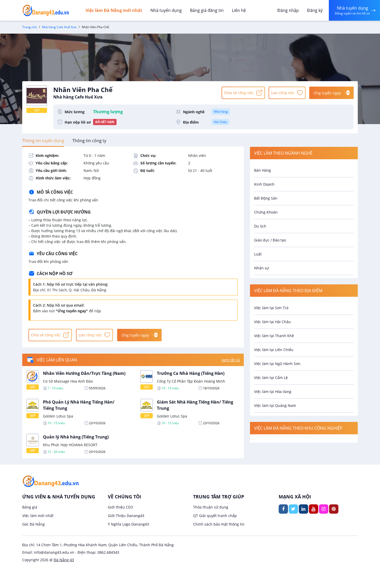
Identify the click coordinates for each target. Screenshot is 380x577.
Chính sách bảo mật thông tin (219, 524)
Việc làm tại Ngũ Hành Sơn (277, 363)
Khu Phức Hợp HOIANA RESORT (70, 444)
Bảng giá (29, 507)
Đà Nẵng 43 (64, 559)
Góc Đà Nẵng (33, 524)
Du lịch (260, 226)
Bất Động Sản (265, 198)
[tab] (43, 140)
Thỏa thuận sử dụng (210, 507)
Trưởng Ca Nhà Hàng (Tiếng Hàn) (190, 373)
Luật (258, 254)
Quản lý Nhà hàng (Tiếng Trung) (76, 437)
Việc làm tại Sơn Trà (271, 307)
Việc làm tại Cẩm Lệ (271, 377)
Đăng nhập (288, 10)
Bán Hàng (262, 170)
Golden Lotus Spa (58, 416)
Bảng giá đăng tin (207, 10)
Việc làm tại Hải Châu (272, 321)
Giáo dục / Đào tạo (270, 240)
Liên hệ (239, 10)
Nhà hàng (221, 111)
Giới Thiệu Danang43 (126, 515)
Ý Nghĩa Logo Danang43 (128, 524)
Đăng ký (315, 10)
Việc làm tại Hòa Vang (272, 391)
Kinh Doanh (264, 184)
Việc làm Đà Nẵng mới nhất (114, 10)
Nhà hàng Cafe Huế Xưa (59, 27)
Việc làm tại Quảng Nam (275, 405)
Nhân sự (261, 267)
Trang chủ (29, 27)
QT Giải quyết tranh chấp (215, 515)
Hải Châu (220, 122)
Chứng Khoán (266, 212)
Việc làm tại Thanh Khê (274, 335)
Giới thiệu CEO (120, 507)
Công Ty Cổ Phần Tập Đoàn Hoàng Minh (191, 381)
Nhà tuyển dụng (166, 10)
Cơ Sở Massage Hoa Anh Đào (68, 381)
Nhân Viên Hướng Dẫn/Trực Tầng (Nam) (84, 373)
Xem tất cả (231, 360)
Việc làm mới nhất (38, 515)
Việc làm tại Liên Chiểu (273, 349)
